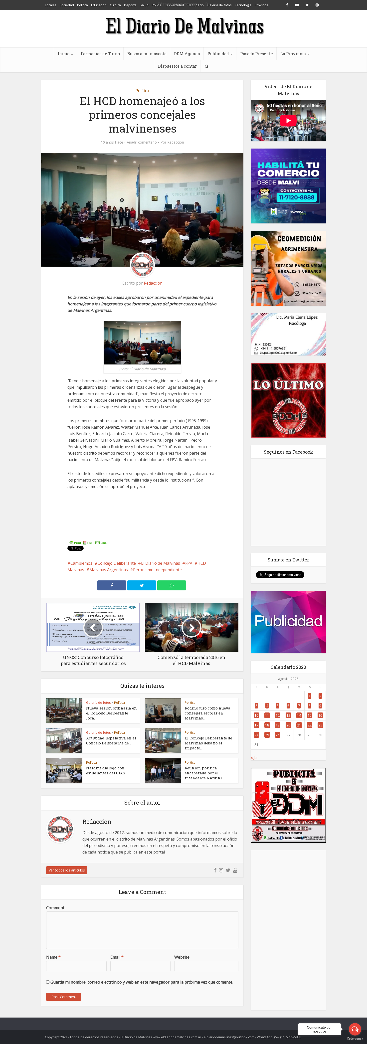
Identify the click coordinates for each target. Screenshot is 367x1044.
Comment (55, 907)
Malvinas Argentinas (108, 569)
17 (256, 725)
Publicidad (218, 53)
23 (320, 725)
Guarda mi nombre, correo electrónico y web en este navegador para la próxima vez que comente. (141, 982)
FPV (188, 563)
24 (256, 734)
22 (310, 725)
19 (278, 725)
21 (299, 725)
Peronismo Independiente (157, 569)
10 (256, 715)
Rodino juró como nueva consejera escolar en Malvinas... (207, 712)
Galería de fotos (98, 702)
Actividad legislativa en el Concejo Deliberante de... (111, 740)
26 (278, 734)
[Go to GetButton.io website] (355, 1039)
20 (288, 725)
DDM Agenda (187, 53)
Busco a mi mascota (147, 53)
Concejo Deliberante (117, 563)
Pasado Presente (256, 53)
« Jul (254, 757)
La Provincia (293, 53)
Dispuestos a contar (177, 66)
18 (267, 725)
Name (53, 957)
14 (299, 715)
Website (181, 957)
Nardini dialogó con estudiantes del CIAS (105, 770)
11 (267, 715)
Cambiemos (81, 563)
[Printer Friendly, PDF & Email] (88, 542)
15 (310, 715)
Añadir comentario (142, 142)
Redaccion (175, 142)
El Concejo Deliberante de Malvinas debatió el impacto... (208, 742)
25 (267, 734)
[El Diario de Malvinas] (183, 25)
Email (117, 957)
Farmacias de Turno (100, 53)
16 (320, 715)
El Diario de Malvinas (160, 563)
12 (278, 715)
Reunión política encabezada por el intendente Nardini (203, 772)
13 (288, 715)
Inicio (63, 53)
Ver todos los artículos (67, 870)
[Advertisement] (288, 930)
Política (142, 90)
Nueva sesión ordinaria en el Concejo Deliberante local (111, 712)
